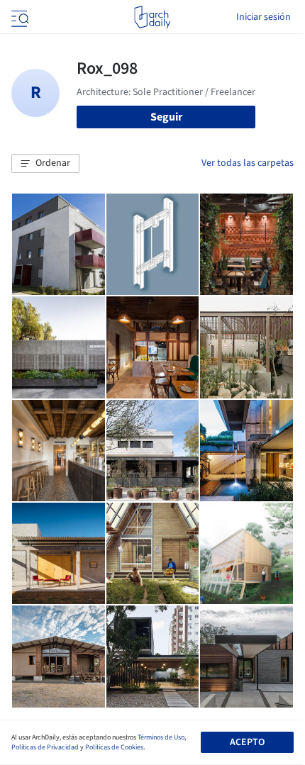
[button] (45, 164)
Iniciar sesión (263, 17)
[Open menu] (18, 17)
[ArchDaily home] (152, 17)
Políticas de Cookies (114, 747)
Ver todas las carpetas (247, 163)
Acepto (247, 742)
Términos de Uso (161, 737)
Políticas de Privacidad (45, 747)
